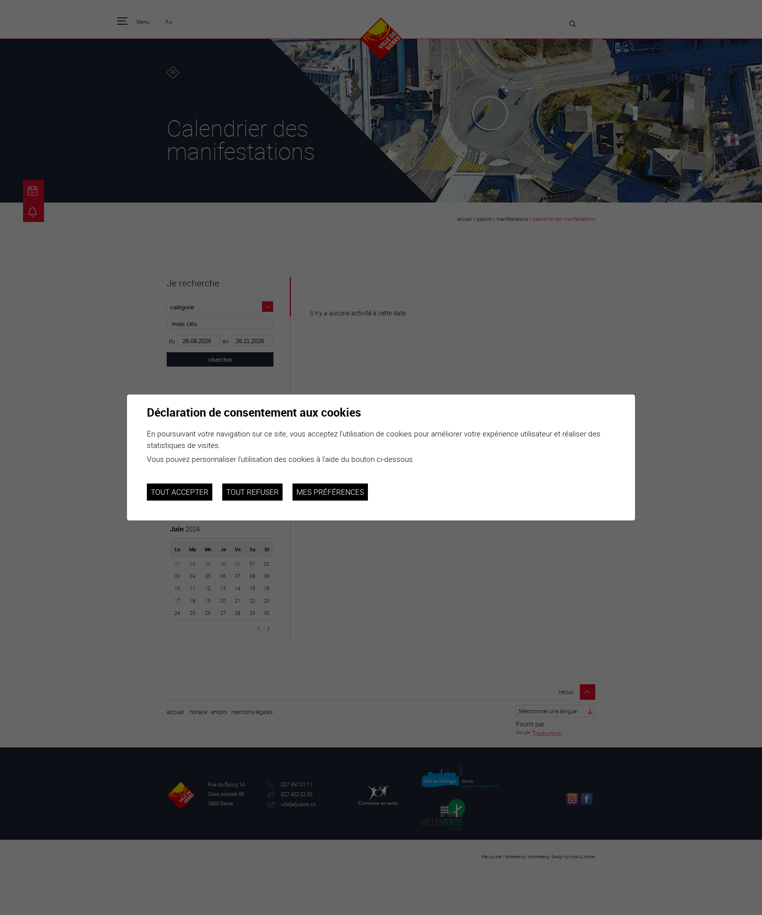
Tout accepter (179, 492)
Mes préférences (330, 492)
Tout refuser (252, 492)
